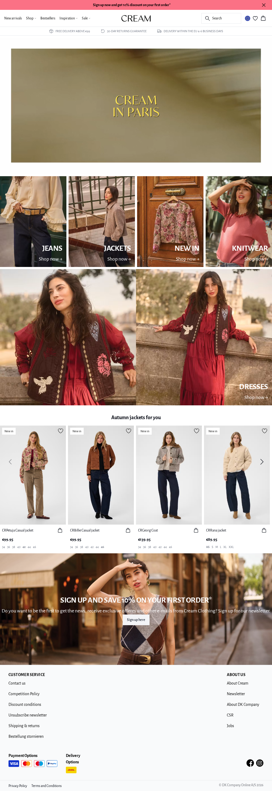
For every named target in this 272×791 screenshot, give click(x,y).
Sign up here (136, 620)
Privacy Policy (17, 786)
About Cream (237, 683)
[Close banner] (264, 5)
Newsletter (236, 694)
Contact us (17, 683)
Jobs (230, 726)
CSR (230, 715)
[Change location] (247, 18)
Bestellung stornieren (26, 736)
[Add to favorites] (60, 431)
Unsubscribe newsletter (27, 715)
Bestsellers (47, 18)
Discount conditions (24, 704)
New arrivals (13, 18)
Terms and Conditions (46, 786)
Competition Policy (24, 694)
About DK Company (243, 704)
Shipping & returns (24, 726)
